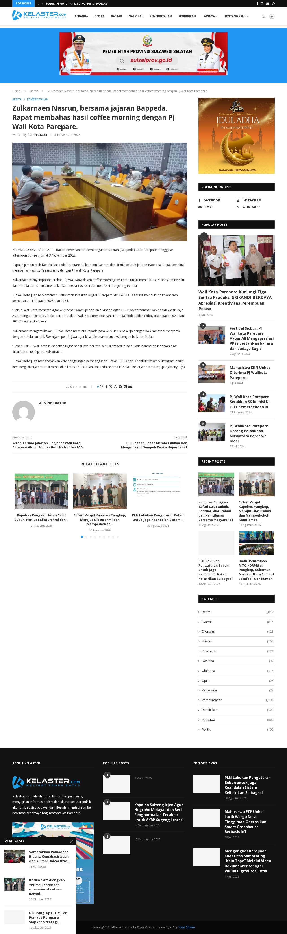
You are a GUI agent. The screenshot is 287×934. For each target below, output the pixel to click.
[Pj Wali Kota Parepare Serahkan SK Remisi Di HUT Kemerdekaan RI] (211, 403)
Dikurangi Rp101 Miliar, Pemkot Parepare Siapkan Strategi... (48, 917)
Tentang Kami (235, 16)
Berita (99, 16)
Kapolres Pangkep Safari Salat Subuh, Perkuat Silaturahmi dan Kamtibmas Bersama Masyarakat (215, 511)
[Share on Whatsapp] (115, 386)
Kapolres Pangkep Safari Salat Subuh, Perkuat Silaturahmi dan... (41, 517)
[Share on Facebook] (106, 386)
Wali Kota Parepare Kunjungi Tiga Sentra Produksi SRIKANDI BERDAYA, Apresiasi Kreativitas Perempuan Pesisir (235, 300)
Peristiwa (238, 719)
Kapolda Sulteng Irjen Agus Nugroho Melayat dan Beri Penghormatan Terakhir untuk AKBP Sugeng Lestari (158, 812)
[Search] (264, 16)
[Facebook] (257, 3)
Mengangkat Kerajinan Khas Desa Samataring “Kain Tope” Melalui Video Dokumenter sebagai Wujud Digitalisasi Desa (248, 861)
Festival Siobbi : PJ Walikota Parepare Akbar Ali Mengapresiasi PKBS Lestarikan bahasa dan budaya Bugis (252, 338)
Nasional (136, 16)
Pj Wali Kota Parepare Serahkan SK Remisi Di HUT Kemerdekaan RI (250, 401)
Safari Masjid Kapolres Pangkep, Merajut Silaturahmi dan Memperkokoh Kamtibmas (255, 511)
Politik (238, 729)
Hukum (238, 641)
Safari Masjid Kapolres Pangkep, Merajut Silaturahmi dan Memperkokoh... (100, 519)
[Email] (267, 3)
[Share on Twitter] (110, 386)
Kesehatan (238, 651)
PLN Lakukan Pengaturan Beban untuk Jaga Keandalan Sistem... (158, 517)
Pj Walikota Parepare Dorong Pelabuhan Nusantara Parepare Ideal (249, 433)
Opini (238, 680)
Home (16, 91)
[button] (38, 3)
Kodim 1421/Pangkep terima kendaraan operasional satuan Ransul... (47, 887)
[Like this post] (101, 386)
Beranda (81, 16)
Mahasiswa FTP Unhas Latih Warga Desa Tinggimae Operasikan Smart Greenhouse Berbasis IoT (245, 821)
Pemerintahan (161, 16)
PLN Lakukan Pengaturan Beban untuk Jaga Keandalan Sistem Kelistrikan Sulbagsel (215, 570)
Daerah (116, 16)
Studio (190, 927)
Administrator (37, 134)
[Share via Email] (130, 386)
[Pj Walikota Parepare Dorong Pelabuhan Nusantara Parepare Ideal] (211, 432)
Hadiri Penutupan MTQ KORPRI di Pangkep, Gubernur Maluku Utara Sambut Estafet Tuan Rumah (256, 570)
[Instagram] (262, 3)
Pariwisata (238, 690)
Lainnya (208, 16)
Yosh (181, 927)
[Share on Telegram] (120, 386)
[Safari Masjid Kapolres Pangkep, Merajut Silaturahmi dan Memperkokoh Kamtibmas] (100, 491)
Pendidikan (187, 16)
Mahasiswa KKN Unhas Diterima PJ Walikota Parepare (250, 372)
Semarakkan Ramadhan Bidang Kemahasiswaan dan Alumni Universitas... (49, 856)
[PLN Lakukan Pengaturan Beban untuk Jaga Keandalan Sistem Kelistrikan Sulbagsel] (158, 491)
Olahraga (238, 671)
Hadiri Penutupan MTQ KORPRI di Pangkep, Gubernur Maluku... (93, 4)
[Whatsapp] (273, 3)
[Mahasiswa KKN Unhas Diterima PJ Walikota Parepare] (211, 374)
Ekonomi (238, 631)
